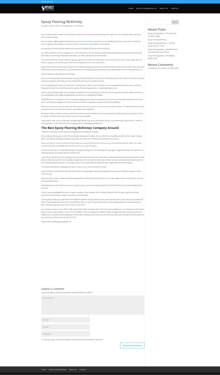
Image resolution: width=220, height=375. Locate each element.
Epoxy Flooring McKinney (157, 40)
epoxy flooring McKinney (84, 41)
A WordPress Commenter (157, 68)
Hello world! (174, 68)
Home (130, 8)
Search (175, 22)
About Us (164, 8)
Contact (175, 8)
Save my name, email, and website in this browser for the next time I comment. (73, 340)
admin (45, 26)
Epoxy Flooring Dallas (146, 8)
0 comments (79, 26)
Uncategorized (67, 26)
